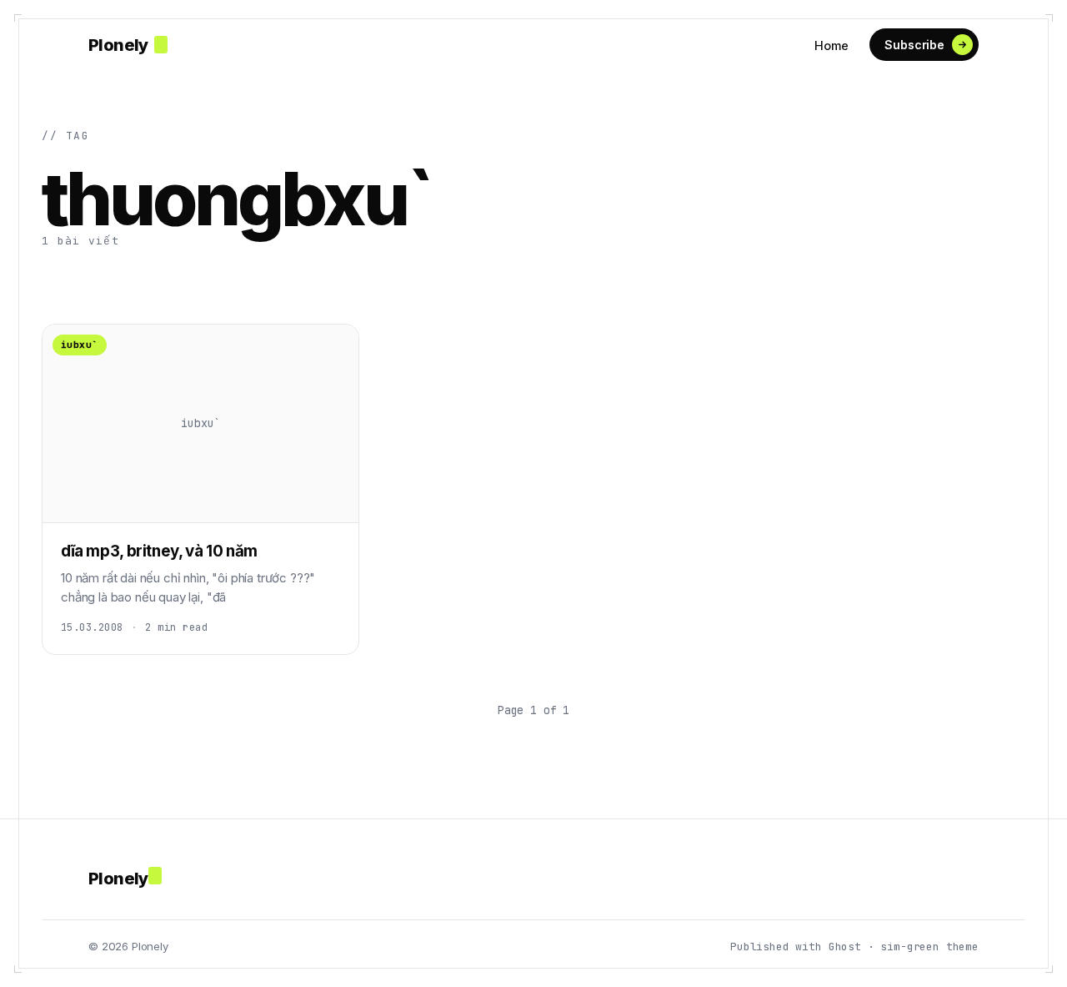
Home (831, 45)
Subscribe (914, 45)
